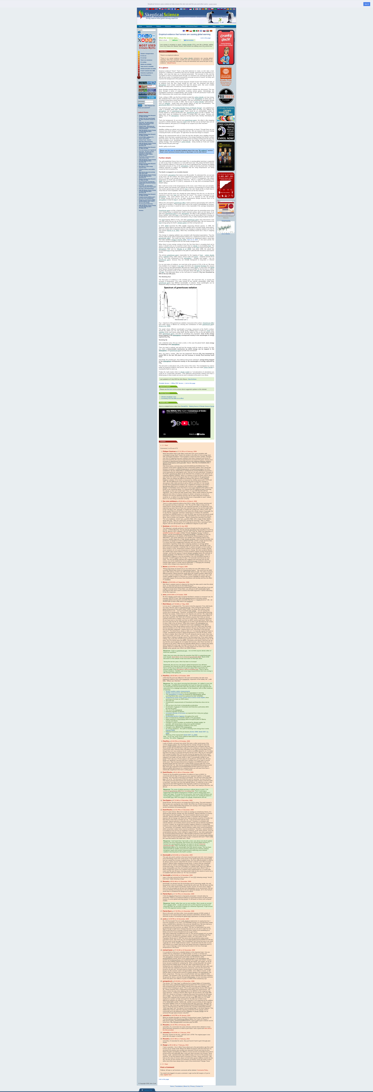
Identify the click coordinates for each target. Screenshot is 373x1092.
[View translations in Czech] (159, 9)
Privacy (192, 1086)
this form (171, 150)
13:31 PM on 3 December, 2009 (184, 810)
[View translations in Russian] (218, 9)
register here (167, 1074)
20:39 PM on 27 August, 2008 (178, 566)
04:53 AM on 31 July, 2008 (179, 526)
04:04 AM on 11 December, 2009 (182, 855)
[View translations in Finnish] (172, 9)
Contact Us (199, 1086)
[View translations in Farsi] (169, 9)
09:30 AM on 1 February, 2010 (180, 1032)
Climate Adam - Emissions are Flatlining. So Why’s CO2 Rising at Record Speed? (147, 127)
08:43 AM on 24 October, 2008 (177, 594)
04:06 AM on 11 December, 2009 (182, 875)
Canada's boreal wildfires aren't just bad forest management (147, 197)
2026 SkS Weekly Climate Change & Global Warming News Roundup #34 (147, 131)
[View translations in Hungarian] (184, 9)
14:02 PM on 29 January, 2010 (180, 1015)
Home (140, 26)
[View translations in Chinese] (153, 9)
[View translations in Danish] (163, 9)
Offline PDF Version (177, 383)
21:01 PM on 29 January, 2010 (180, 1025)
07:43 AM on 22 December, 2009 (185, 950)
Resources (168, 26)
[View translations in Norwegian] (209, 9)
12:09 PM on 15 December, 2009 (178, 919)
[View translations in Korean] (200, 9)
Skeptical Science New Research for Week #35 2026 (147, 116)
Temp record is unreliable (147, 66)
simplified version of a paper (171, 533)
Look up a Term (148, 1090)
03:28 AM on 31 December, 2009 (184, 981)
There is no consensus (146, 60)
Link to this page (205, 38)
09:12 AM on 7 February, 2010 (179, 1045)
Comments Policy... (203, 1070)
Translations (205, 26)
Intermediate (189, 40)
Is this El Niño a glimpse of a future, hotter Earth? (146, 137)
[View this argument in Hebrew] (200, 31)
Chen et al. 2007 (192, 240)
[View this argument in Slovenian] (203, 31)
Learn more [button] (213, 4)
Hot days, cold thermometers (146, 188)
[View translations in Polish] (212, 9)
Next (166, 445)
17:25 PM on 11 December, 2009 (184, 911)
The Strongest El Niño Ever (146, 203)
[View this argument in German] (187, 31)
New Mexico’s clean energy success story (146, 167)
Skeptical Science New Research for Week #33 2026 (147, 148)
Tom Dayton (167, 800)
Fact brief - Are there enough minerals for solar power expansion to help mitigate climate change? (146, 153)
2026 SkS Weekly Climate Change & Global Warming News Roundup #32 (147, 161)
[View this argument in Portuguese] (193, 31)
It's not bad (143, 57)
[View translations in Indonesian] (191, 9)
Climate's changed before (147, 53)
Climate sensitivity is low (168, 397)
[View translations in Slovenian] (225, 9)
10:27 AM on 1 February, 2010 (180, 1039)
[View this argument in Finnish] (183, 31)
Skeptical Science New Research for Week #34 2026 (147, 135)
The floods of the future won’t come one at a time (146, 157)
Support (222, 26)
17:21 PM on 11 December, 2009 (184, 894)
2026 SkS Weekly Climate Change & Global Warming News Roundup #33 (147, 144)
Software (158, 26)
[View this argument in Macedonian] (210, 31)
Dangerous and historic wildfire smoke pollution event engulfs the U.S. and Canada (147, 201)
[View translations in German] (178, 9)
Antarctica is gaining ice (147, 72)
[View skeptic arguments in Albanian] (150, 9)
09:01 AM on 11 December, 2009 (181, 881)
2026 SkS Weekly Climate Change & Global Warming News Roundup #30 (147, 191)
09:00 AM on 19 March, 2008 (188, 501)
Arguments (149, 26)
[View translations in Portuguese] (215, 9)
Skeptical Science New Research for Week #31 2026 (147, 179)
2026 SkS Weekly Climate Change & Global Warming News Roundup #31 (147, 176)
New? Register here (150, 105)
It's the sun (143, 55)
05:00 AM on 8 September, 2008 (179, 582)
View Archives (192, 379)
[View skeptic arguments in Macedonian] (203, 9)
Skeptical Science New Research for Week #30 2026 (147, 195)
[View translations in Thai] (234, 9)
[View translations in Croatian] (156, 9)
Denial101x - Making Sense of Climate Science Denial (197, 406)
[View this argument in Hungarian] (207, 31)
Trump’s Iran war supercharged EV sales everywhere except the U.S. (147, 119)
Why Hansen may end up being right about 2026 (147, 173)
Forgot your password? (144, 107)
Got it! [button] (367, 4)
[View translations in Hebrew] (181, 9)
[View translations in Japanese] (197, 9)
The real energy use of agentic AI (147, 150)
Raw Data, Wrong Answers (146, 141)
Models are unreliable (146, 64)
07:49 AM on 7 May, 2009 (181, 604)
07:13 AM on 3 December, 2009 (182, 800)
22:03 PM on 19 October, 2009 (180, 741)
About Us (186, 1086)
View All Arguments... (146, 75)
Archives (141, 210)
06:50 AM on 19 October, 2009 (180, 675)
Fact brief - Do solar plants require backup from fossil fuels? (147, 186)
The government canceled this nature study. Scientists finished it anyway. (147, 183)
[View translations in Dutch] (166, 9)
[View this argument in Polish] (190, 31)
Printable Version (164, 383)
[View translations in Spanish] (228, 9)
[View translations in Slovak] (222, 9)
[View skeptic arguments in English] (147, 9)
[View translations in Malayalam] (206, 9)
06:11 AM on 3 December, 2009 (183, 772)
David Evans (171, 63)
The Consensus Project (191, 26)
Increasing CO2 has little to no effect (172, 398)
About (214, 26)
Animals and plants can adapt (148, 68)
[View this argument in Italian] (197, 31)
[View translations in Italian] (194, 9)
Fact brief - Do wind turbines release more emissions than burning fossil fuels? (146, 123)
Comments (178, 26)
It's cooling (143, 62)
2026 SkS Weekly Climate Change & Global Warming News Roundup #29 (147, 206)
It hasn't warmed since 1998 (148, 70)
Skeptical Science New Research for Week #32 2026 (147, 164)
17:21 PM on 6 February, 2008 (187, 451)
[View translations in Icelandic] (187, 9)
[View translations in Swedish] (231, 9)
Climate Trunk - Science (145, 139)
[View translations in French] (175, 9)
